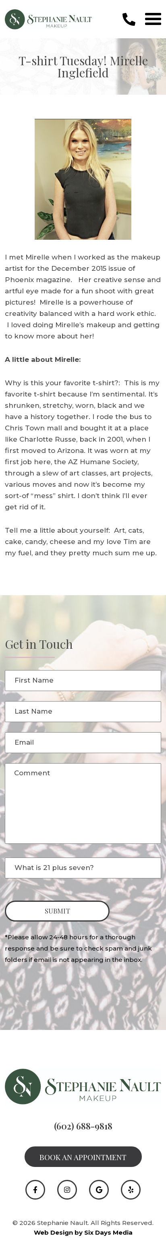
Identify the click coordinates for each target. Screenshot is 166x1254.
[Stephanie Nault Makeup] (48, 19)
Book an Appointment (83, 1157)
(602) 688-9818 (83, 1126)
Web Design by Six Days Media (83, 1232)
